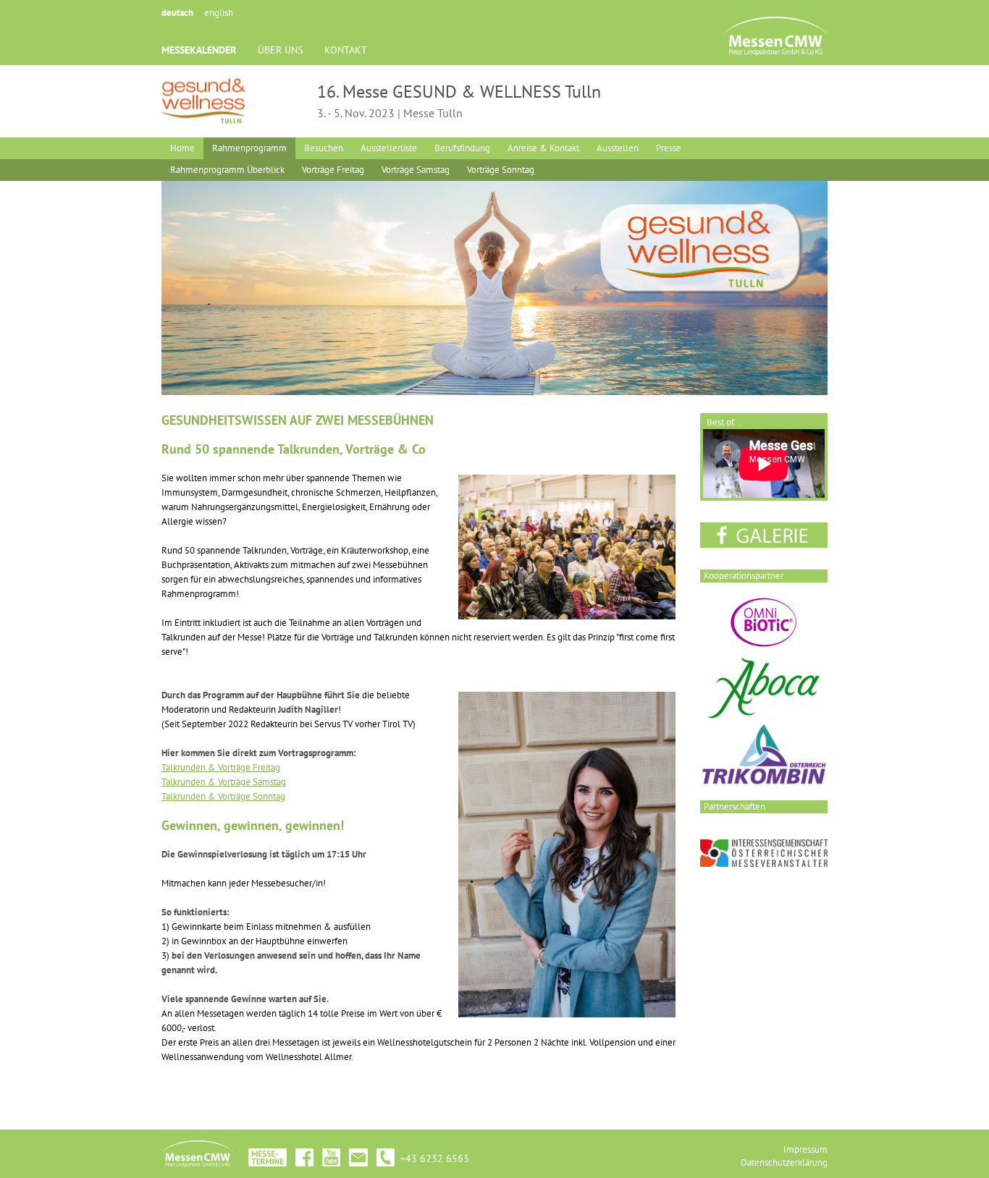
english (218, 13)
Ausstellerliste (389, 148)
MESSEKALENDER (198, 49)
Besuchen (323, 148)
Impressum (805, 1149)
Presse (668, 148)
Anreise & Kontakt (543, 148)
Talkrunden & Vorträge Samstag (223, 782)
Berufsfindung (462, 148)
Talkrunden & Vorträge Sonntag (223, 796)
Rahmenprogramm (249, 148)
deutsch (177, 13)
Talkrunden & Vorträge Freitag (220, 767)
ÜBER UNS (280, 49)
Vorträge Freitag (333, 170)
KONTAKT (345, 49)
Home (182, 148)
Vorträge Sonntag (500, 170)
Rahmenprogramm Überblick (227, 170)
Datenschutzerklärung (784, 1162)
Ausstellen (618, 148)
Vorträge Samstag (416, 170)
